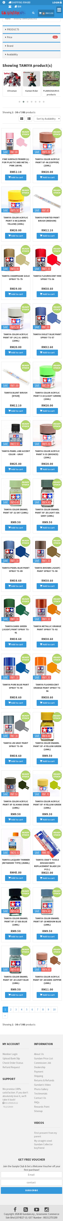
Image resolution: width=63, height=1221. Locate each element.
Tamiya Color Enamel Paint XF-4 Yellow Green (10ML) (47, 746)
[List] (29, 118)
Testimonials (40, 1093)
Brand (10, 45)
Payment (38, 1071)
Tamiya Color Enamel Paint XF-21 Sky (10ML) (15, 511)
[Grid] (22, 118)
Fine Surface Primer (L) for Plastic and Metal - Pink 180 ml (16, 162)
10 (54, 1009)
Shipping (38, 1076)
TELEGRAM (8, 1106)
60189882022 (11, 1102)
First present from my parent (45, 1134)
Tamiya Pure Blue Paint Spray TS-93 (15, 686)
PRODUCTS (13, 29)
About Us (39, 1054)
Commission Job (42, 1062)
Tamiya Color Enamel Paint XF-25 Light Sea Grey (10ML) (47, 512)
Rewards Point (42, 1106)
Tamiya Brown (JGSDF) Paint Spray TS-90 (47, 569)
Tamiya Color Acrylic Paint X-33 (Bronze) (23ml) (47, 454)
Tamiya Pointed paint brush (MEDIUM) (47, 219)
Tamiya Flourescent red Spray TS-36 (47, 277)
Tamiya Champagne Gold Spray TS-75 (16, 277)
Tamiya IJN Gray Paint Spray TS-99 (15, 744)
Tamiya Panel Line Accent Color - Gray (16, 453)
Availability (12, 54)
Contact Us (40, 1098)
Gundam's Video (42, 1084)
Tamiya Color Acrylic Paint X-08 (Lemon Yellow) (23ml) (15, 220)
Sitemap (38, 1111)
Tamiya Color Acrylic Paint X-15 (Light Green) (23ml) (47, 396)
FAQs (36, 1102)
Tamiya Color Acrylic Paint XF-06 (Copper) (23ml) (47, 162)
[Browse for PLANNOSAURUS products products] (31, 78)
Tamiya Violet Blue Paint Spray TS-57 (47, 336)
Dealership (39, 1067)
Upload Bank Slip (11, 1058)
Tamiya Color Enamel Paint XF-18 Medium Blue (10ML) (47, 921)
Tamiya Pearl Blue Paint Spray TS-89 (16, 569)
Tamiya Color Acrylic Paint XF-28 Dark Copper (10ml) (47, 980)
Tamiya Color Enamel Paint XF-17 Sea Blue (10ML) (16, 921)
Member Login (10, 1054)
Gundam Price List (43, 1058)
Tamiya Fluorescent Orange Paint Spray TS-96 (47, 688)
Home (7, 18)
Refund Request (11, 1067)
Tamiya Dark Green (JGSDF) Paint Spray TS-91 (15, 629)
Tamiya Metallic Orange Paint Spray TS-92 (47, 628)
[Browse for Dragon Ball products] (51, 78)
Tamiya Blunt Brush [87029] (15, 394)
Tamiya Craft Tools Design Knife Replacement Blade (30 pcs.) (47, 864)
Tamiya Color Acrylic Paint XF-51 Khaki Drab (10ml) (16, 804)
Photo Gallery (41, 1089)
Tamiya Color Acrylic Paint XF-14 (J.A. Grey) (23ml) (15, 337)
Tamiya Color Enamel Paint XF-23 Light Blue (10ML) (16, 980)
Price (9, 37)
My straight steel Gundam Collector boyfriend (43, 1144)
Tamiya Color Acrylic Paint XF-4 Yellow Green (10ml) (47, 804)
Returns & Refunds (44, 1080)
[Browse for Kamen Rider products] (11, 78)
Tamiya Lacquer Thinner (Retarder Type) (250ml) (16, 861)
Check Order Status (13, 1062)
